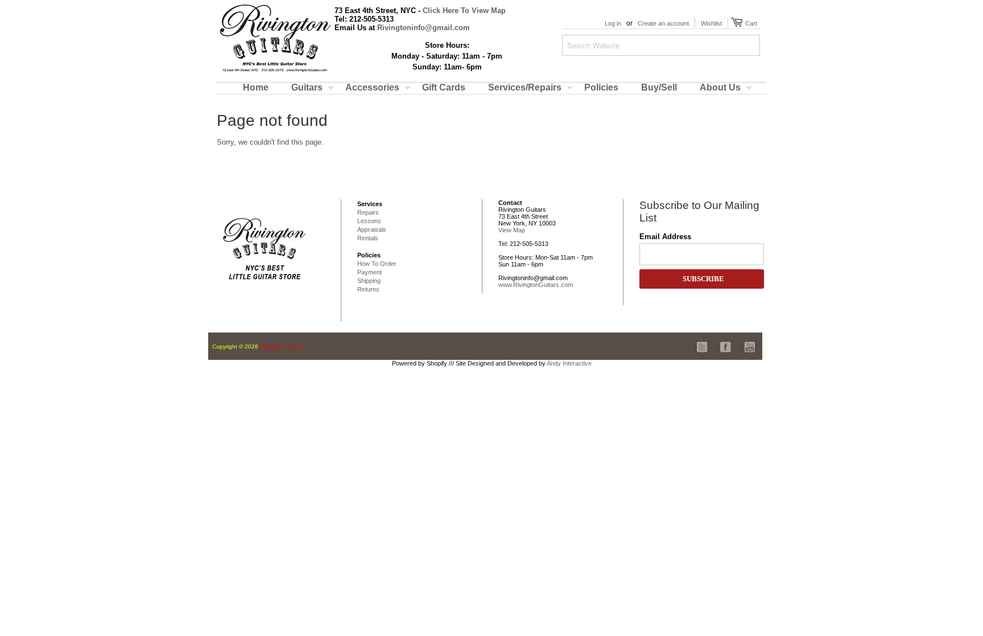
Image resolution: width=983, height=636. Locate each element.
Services (369, 203)
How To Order (376, 263)
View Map (511, 230)
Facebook (723, 340)
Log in (613, 23)
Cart (749, 23)
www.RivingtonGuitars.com (535, 284)
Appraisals (371, 229)
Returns (368, 289)
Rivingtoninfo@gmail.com (423, 27)
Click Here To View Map (464, 10)
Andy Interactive (569, 363)
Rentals (367, 238)
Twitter (702, 340)
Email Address (665, 236)
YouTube (749, 340)
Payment (369, 272)
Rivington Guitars (282, 346)
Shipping (369, 280)
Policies (369, 255)
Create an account (663, 23)
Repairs (368, 212)
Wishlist (711, 23)
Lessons (369, 221)
